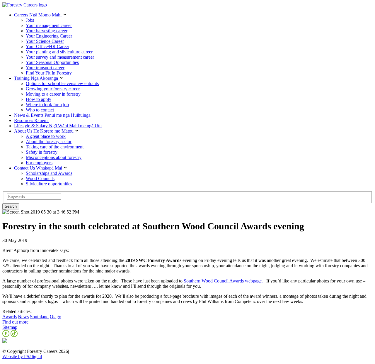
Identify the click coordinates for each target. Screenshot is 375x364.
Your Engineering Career (49, 35)
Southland (39, 316)
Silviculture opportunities (49, 183)
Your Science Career (45, 41)
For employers (39, 162)
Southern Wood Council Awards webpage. (223, 280)
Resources (31, 120)
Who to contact (40, 109)
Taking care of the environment (54, 146)
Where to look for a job (47, 104)
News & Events (52, 115)
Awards (9, 316)
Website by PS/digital (22, 356)
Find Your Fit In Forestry (49, 72)
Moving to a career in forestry (53, 94)
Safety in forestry (41, 152)
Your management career (49, 25)
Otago (55, 316)
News (23, 316)
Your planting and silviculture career (59, 51)
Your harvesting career (46, 30)
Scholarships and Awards (49, 173)
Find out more (15, 321)
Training (36, 78)
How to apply (38, 99)
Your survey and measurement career (60, 57)
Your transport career (45, 67)
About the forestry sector (48, 141)
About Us (44, 130)
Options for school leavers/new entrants (62, 83)
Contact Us (38, 167)
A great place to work (46, 136)
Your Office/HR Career (47, 46)
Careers (38, 14)
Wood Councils (40, 178)
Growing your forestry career (53, 88)
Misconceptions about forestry (53, 157)
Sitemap (9, 327)
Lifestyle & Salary (58, 125)
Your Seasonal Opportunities (52, 62)
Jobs (30, 20)
